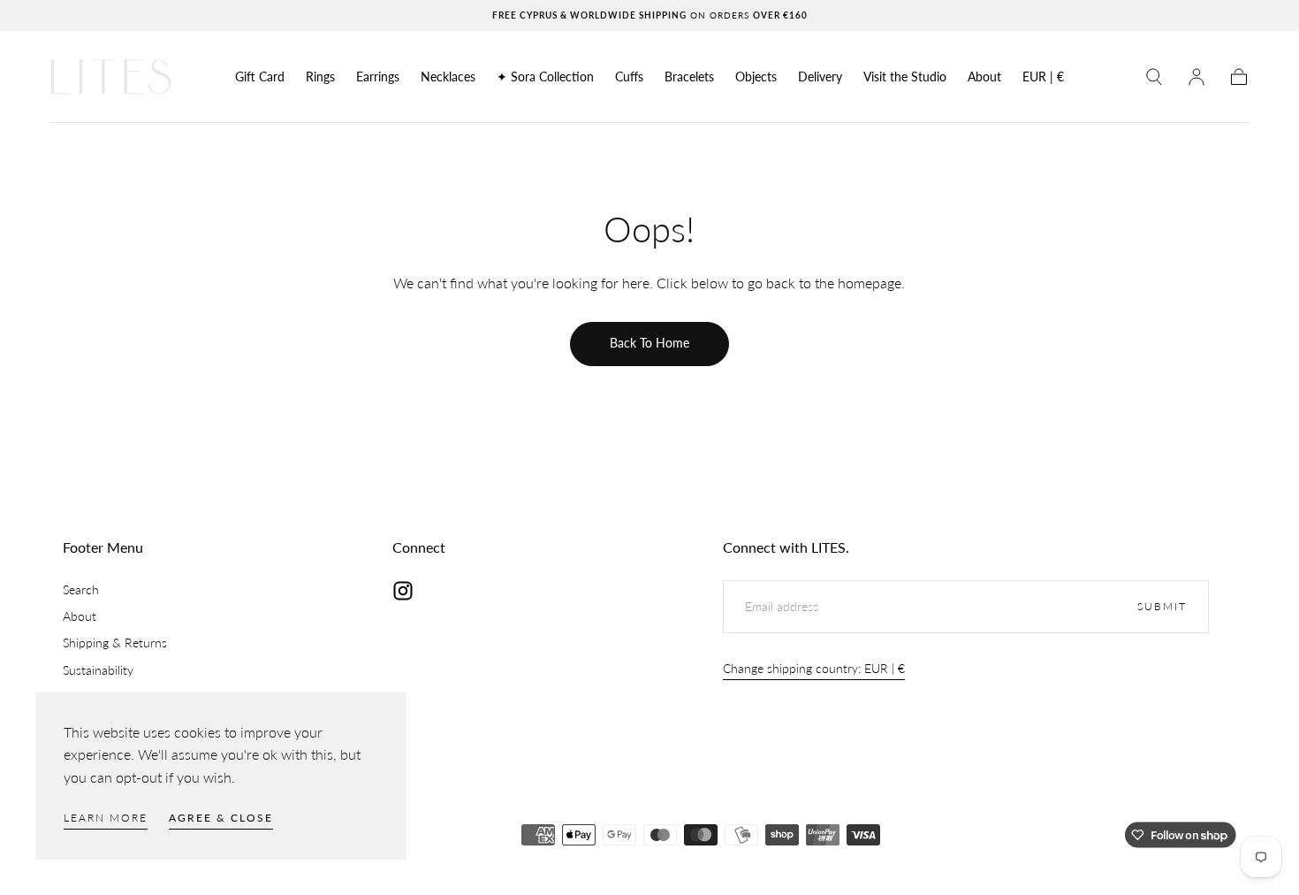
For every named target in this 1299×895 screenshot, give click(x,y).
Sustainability (98, 669)
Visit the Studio (904, 77)
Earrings (377, 77)
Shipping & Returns (115, 642)
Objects (756, 77)
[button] (1043, 80)
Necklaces (448, 77)
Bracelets (689, 77)
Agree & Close (221, 817)
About (984, 77)
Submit (1162, 606)
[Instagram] (403, 590)
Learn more (106, 817)
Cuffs (629, 77)
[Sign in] (1196, 77)
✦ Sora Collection (545, 77)
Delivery (820, 77)
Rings (320, 77)
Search (81, 589)
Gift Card (260, 77)
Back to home (649, 342)
